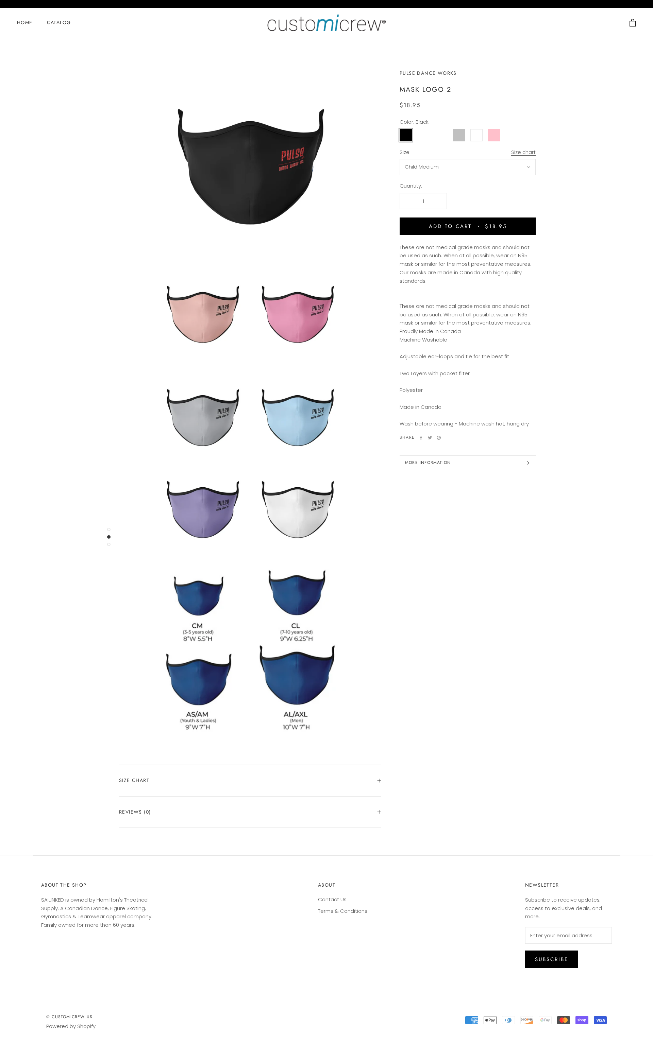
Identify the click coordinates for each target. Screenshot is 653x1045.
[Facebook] (421, 438)
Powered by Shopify (71, 1026)
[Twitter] (430, 438)
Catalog (59, 22)
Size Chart (134, 780)
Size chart (523, 152)
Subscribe (551, 959)
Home (25, 22)
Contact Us (332, 899)
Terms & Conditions (342, 911)
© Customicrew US (69, 1017)
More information (428, 462)
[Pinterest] (439, 438)
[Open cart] (633, 23)
